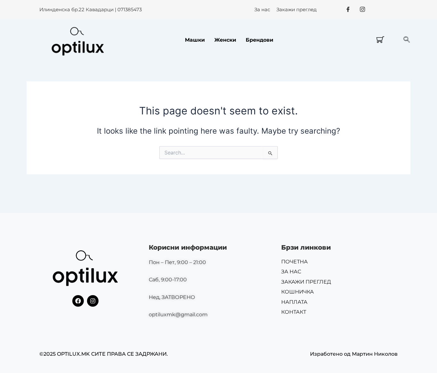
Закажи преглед (296, 9)
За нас (262, 9)
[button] (406, 40)
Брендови (259, 40)
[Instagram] (362, 9)
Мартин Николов (375, 354)
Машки (195, 40)
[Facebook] (348, 9)
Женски (225, 40)
